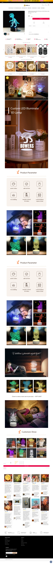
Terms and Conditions (7, 541)
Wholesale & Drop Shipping (24, 542)
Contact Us (22, 540)
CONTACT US (42, 2)
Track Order (47, 2)
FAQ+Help (22, 541)
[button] (4, 21)
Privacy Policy (6, 542)
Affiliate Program (23, 545)
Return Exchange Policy (7, 540)
